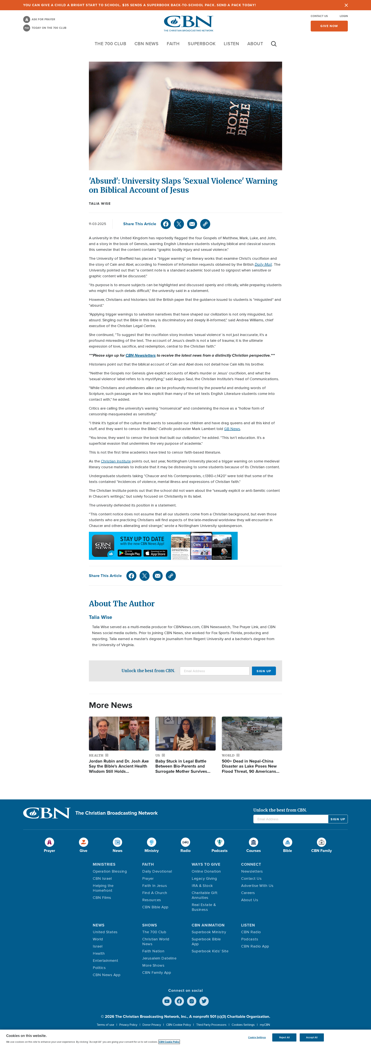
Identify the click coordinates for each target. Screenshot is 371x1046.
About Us (249, 900)
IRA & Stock (202, 885)
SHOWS (149, 925)
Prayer (148, 878)
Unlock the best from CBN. (148, 670)
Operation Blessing (110, 871)
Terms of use (105, 1025)
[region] (185, 1038)
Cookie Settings (257, 1037)
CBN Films (102, 897)
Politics (99, 967)
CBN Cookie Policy (178, 1025)
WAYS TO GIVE (206, 864)
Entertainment (105, 960)
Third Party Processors (211, 1025)
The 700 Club (110, 43)
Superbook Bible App (206, 941)
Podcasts (249, 939)
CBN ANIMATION (208, 925)
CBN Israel (102, 878)
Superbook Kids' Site (210, 951)
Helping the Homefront (103, 888)
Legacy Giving (204, 878)
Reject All (284, 1037)
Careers (248, 893)
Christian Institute (116, 461)
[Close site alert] (346, 5)
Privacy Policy (128, 1025)
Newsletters (252, 871)
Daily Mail (263, 264)
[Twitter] (179, 224)
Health (99, 953)
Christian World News (155, 941)
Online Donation (206, 871)
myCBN (265, 1025)
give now (329, 26)
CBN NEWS (146, 43)
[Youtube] (167, 1001)
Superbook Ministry (209, 932)
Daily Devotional (157, 871)
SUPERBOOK (202, 43)
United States (105, 932)
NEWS (99, 925)
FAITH (173, 43)
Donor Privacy (152, 1025)
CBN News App (106, 975)
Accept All (311, 1037)
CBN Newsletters (141, 355)
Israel (97, 946)
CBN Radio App (255, 946)
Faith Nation (153, 951)
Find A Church (154, 893)
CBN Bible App (155, 907)
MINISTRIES (104, 864)
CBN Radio (251, 932)
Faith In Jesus (154, 885)
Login (344, 16)
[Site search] (273, 45)
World (98, 939)
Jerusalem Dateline (159, 958)
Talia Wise (100, 203)
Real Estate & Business (204, 907)
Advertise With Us (257, 885)
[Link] (205, 224)
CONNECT (251, 864)
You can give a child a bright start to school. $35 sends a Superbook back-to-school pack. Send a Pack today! (139, 5)
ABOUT (255, 43)
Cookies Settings (243, 1025)
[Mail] (192, 224)
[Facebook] (166, 224)
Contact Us (319, 16)
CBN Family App (156, 972)
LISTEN (231, 43)
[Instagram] (191, 1001)
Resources (151, 900)
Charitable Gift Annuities (205, 895)
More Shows (153, 965)
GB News (232, 429)
